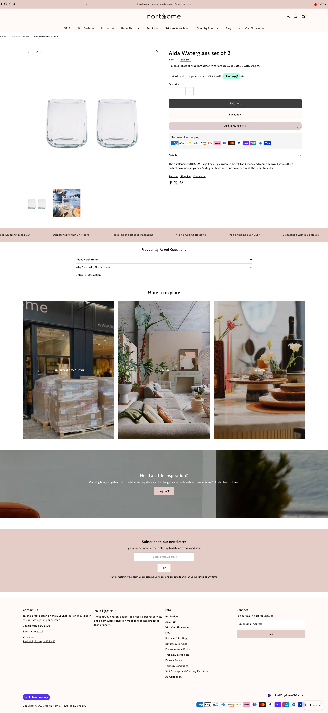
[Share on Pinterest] (181, 183)
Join (164, 567)
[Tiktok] (14, 4)
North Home (52, 705)
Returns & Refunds (176, 643)
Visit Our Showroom (251, 28)
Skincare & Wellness (177, 28)
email (40, 631)
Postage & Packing (176, 638)
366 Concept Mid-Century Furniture (186, 671)
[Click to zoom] (157, 52)
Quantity (174, 84)
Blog (228, 28)
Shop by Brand (206, 28)
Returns (173, 176)
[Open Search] (288, 16)
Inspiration (171, 616)
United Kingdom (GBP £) (286, 695)
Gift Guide (84, 28)
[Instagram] (6, 4)
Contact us (199, 176)
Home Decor (129, 28)
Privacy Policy (173, 660)
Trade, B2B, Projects (177, 654)
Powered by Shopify (74, 705)
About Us (170, 622)
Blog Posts (164, 491)
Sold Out (235, 103)
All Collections (174, 676)
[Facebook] (1, 4)
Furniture (152, 28)
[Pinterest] (10, 4)
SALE (67, 28)
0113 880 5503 (41, 625)
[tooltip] (299, 127)
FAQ (167, 632)
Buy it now (235, 114)
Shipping (185, 176)
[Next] (241, 4)
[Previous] (86, 4)
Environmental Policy (178, 649)
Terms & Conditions (176, 665)
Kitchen (106, 28)
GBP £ (321, 4)
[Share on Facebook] (171, 183)
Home (3, 36)
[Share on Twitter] (176, 183)
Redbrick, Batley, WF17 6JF (39, 641)
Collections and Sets (20, 36)
